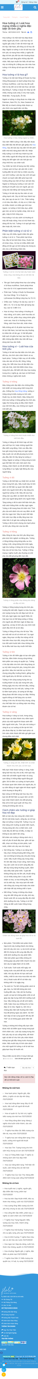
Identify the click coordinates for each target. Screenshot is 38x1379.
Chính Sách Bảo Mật (11, 1359)
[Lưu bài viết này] (31, 32)
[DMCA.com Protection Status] (8, 1356)
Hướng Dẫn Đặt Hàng (10, 1312)
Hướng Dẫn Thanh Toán (10, 1317)
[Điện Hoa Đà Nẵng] (11, 1342)
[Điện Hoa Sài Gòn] (4, 1342)
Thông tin (15, 17)
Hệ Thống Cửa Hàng (10, 1302)
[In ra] (28, 32)
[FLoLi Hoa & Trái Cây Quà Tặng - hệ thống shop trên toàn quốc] (18, 7)
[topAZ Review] (23, 1342)
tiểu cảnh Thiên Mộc (7, 1345)
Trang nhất (6, 17)
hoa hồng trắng (21, 391)
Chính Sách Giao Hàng (10, 1320)
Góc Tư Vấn (7, 1305)
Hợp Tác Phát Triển (10, 1330)
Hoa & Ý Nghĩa (24, 17)
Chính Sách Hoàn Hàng (10, 1323)
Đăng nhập (33, 2)
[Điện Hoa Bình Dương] (17, 1342)
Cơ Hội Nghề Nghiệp (10, 1333)
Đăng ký (24, 2)
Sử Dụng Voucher (8, 1314)
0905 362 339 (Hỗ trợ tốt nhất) (13, 1296)
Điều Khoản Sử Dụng (27, 1359)
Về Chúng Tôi (8, 1299)
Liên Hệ (6, 1336)
